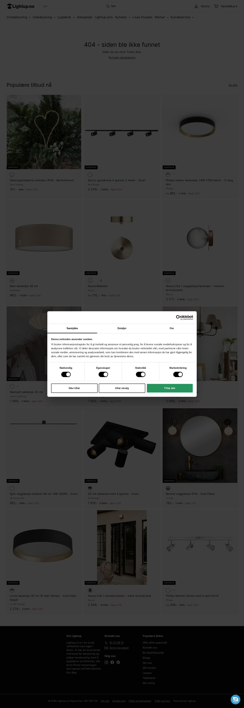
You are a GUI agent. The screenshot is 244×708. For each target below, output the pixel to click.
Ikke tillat (74, 388)
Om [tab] (172, 328)
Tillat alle (169, 388)
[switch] (103, 374)
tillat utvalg (122, 388)
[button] (235, 699)
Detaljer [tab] (122, 328)
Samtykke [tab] (72, 328)
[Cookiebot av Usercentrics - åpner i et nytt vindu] (178, 317)
